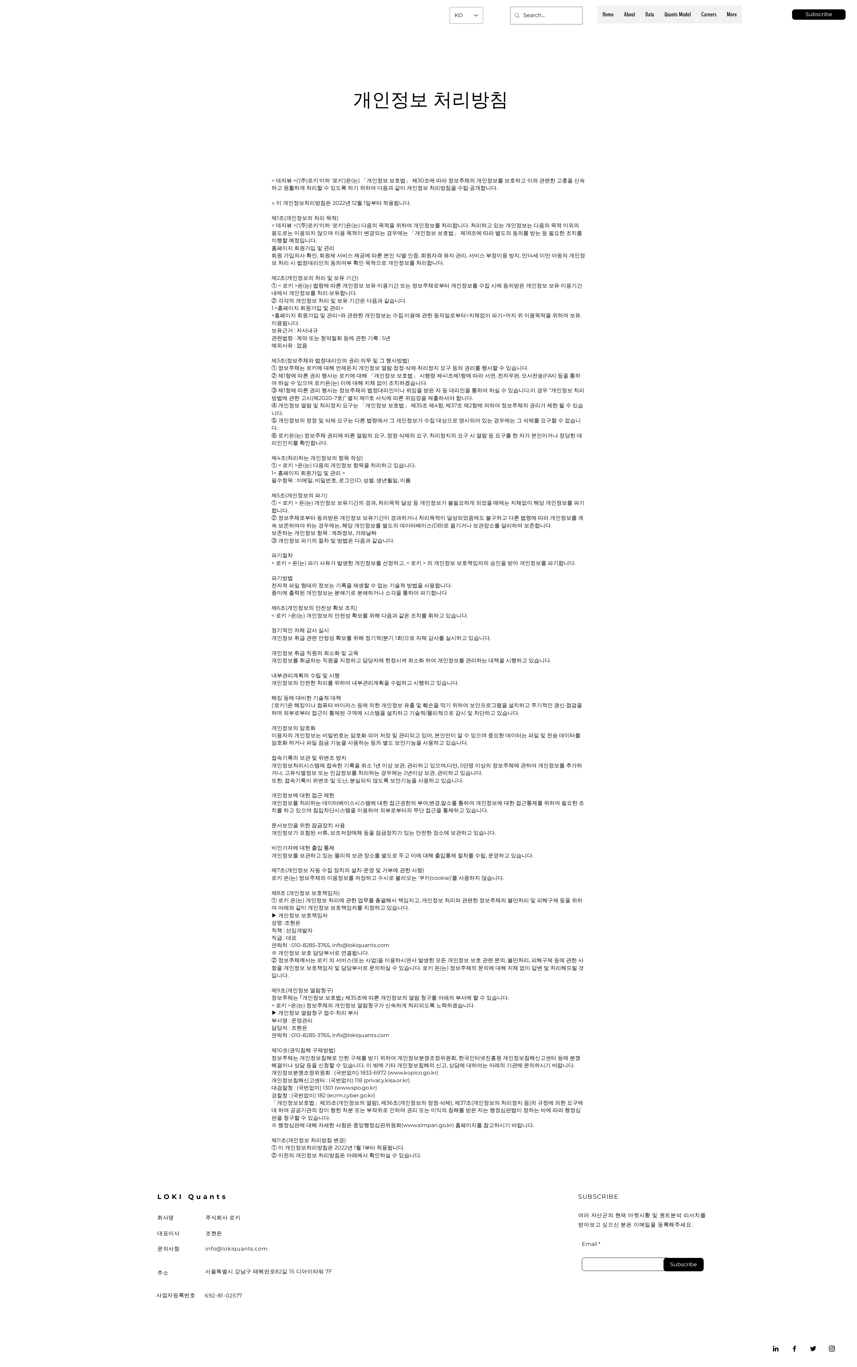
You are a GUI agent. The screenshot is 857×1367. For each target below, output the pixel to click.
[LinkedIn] (776, 1349)
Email (589, 1244)
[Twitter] (813, 1349)
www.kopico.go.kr (413, 1073)
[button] (819, 14)
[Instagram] (832, 1349)
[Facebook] (794, 1349)
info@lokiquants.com (236, 1249)
